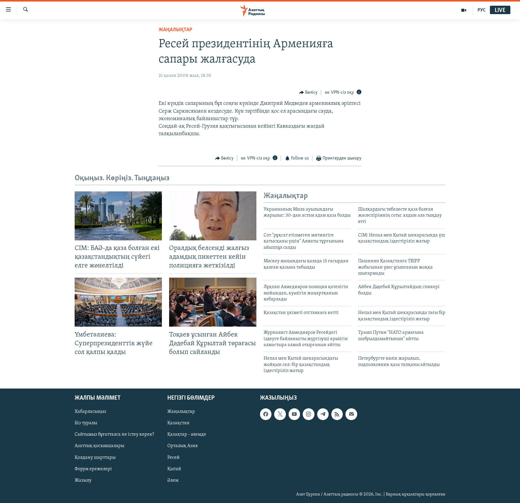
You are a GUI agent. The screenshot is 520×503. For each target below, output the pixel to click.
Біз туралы (86, 423)
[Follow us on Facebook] (265, 414)
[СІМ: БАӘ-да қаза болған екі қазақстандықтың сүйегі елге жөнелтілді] (118, 215)
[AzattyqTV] (464, 10)
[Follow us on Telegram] (323, 414)
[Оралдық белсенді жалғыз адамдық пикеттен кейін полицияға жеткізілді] (212, 215)
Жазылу (83, 480)
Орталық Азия (182, 446)
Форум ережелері (93, 468)
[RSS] (337, 414)
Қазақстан (178, 423)
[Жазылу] (351, 414)
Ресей (173, 457)
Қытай (174, 468)
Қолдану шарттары (95, 457)
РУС (482, 10)
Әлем (172, 480)
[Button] (308, 92)
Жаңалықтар (181, 411)
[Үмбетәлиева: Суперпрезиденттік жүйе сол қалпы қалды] (118, 302)
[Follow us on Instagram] (308, 414)
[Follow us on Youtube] (294, 414)
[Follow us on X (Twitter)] (280, 414)
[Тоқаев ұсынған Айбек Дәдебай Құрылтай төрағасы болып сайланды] (212, 302)
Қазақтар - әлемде (186, 434)
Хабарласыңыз (90, 411)
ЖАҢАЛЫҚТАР (175, 30)
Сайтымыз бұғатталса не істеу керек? (114, 434)
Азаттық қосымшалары (99, 446)
